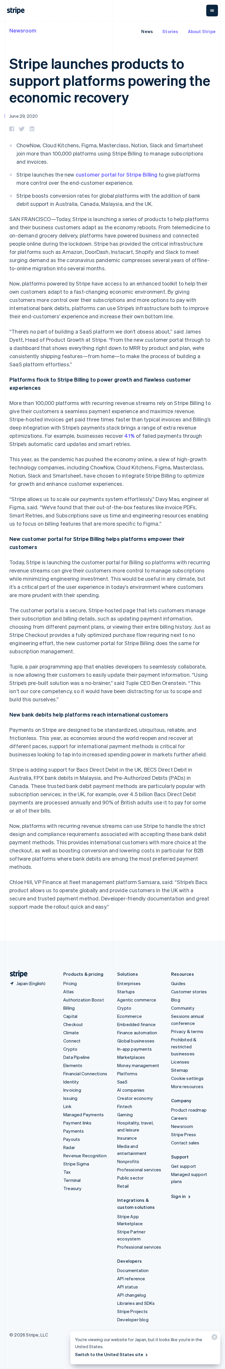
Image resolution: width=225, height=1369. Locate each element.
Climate (71, 1032)
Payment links (77, 1123)
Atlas (68, 991)
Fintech (124, 1106)
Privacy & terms (187, 1031)
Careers (179, 1118)
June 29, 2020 (23, 116)
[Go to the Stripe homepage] (16, 974)
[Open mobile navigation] (212, 10)
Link (67, 1106)
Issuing (70, 1098)
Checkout (73, 1024)
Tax (67, 1172)
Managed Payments (83, 1114)
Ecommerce (129, 1016)
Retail (123, 1186)
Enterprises (129, 983)
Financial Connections (85, 1073)
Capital (70, 1016)
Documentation (133, 1270)
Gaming (125, 1114)
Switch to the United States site (109, 1354)
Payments (73, 1131)
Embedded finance (136, 1024)
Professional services (139, 1170)
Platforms (127, 1073)
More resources (187, 1086)
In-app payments (134, 1049)
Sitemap (179, 1070)
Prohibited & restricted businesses (183, 1047)
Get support (183, 1166)
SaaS (122, 1082)
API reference (131, 1278)
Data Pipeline (76, 1057)
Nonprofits (128, 1161)
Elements (73, 1065)
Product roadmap (189, 1110)
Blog (175, 1000)
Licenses (180, 1062)
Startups (126, 991)
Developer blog (133, 1319)
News (147, 31)
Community (183, 1008)
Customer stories (189, 991)
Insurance (127, 1138)
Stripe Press (183, 1134)
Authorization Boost (83, 1000)
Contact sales (185, 1143)
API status (127, 1287)
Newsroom (22, 30)
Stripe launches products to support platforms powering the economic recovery (109, 80)
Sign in (178, 1196)
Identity (71, 1082)
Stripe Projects (132, 1311)
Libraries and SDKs (136, 1303)
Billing (69, 1008)
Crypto (70, 1049)
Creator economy (135, 1098)
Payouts (71, 1139)
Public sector (130, 1178)
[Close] (213, 1338)
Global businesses (135, 1041)
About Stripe (202, 31)
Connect (72, 1041)
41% (129, 435)
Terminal (72, 1180)
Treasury (72, 1188)
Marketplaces (131, 1057)
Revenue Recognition (85, 1155)
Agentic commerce (136, 1000)
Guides (178, 983)
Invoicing (72, 1090)
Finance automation (137, 1032)
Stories (170, 31)
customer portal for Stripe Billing (117, 174)
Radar (69, 1147)
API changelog (131, 1295)
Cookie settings (187, 1078)
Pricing (70, 983)
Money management (138, 1065)
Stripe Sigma (76, 1164)
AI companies (130, 1090)
